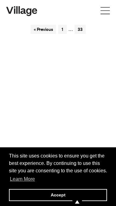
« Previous (43, 29)
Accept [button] (58, 194)
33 (80, 29)
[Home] (21, 10)
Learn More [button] (22, 179)
